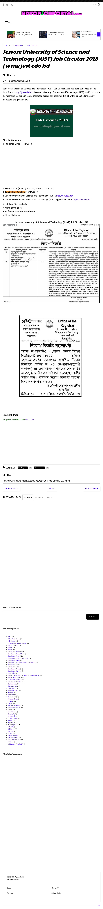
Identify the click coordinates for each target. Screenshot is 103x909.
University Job (17, 45)
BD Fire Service (13, 645)
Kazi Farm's (12, 694)
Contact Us (55, 888)
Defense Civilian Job (14, 682)
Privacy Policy (56, 893)
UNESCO (11, 729)
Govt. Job (11, 688)
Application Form (82, 199)
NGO (10, 703)
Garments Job (12, 686)
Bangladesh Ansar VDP (15, 654)
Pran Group (12, 712)
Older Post (91, 489)
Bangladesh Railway (14, 671)
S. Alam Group (13, 718)
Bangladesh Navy (13, 667)
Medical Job (12, 697)
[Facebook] (3, 4)
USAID (10, 733)
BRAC (10, 649)
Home (5, 45)
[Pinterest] (12, 4)
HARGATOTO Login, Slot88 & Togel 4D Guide (22, 33)
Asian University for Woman (17, 643)
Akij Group (11, 641)
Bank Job (11, 673)
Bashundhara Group (14, 677)
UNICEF (11, 731)
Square (10, 722)
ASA (9, 637)
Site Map (10, 893)
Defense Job (12, 684)
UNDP (10, 727)
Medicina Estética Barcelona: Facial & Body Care (87, 34)
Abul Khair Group (14, 639)
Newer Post (11, 489)
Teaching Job (32, 45)
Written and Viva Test (15, 744)
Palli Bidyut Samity (14, 705)
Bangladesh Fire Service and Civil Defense (21, 662)
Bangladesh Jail (13, 664)
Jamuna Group (12, 690)
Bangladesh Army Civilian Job (18, 658)
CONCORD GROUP (15, 679)
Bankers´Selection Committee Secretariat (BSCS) (23, 675)
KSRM (10, 692)
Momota (10, 701)
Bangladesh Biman (14, 660)
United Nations (13, 735)
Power (10, 709)
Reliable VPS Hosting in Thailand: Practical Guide (55, 33)
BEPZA (10, 647)
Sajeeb (10, 720)
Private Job (11, 716)
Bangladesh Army (14, 656)
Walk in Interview (13, 740)
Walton (10, 742)
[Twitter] (7, 4)
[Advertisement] (51, 167)
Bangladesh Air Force (15, 652)
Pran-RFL (11, 714)
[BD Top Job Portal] (51, 16)
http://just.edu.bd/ (24, 92)
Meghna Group (13, 699)
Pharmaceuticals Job (14, 707)
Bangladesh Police (14, 669)
